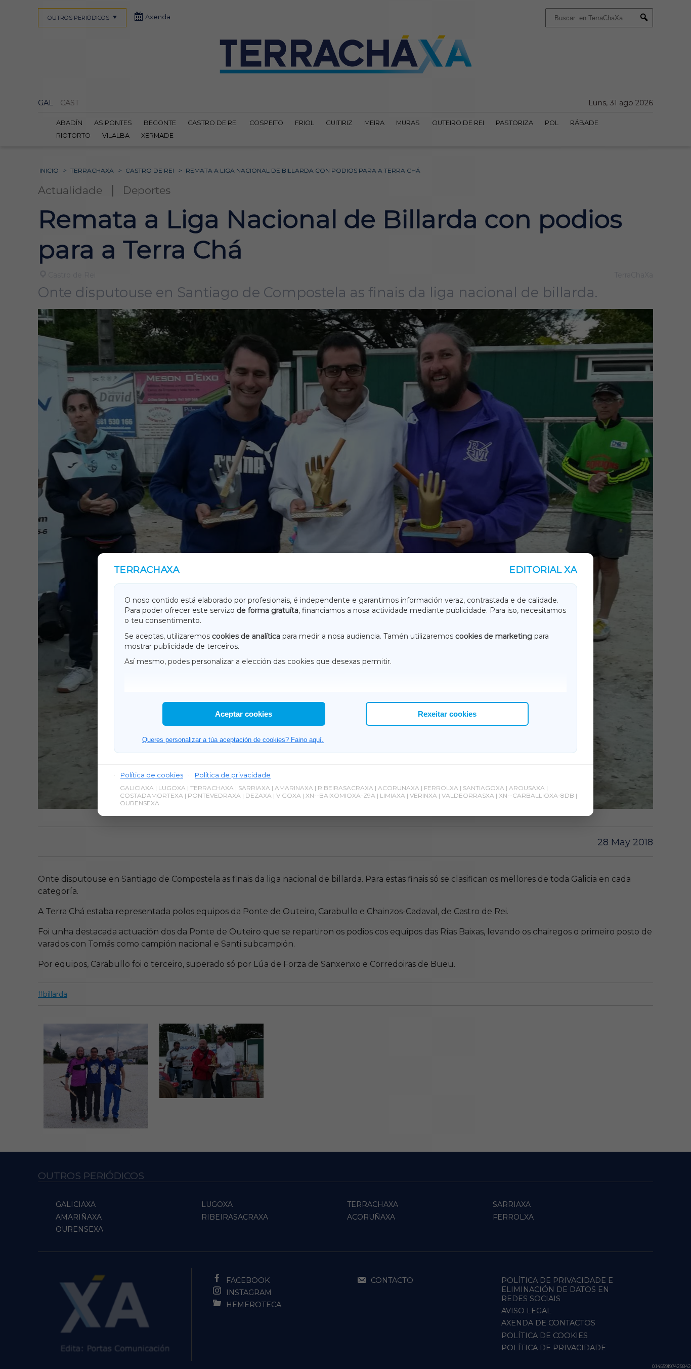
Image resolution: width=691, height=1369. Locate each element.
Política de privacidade (233, 775)
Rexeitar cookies (447, 714)
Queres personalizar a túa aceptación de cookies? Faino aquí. (233, 740)
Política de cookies (151, 775)
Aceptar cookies (243, 714)
